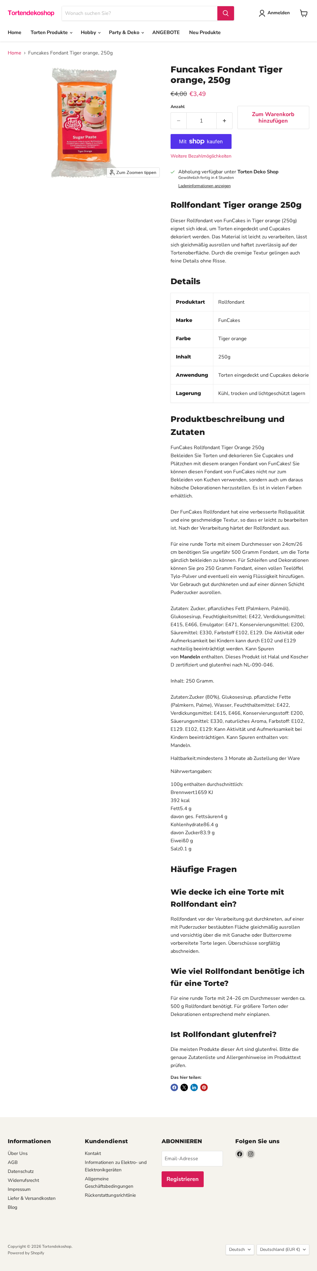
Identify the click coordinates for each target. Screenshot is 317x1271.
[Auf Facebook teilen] (174, 1087)
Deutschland (280, 1249)
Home (14, 32)
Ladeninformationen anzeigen (204, 186)
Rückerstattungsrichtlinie (110, 1195)
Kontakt (93, 1153)
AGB (13, 1162)
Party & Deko (125, 32)
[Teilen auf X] (184, 1087)
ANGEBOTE (166, 32)
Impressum (19, 1189)
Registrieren (183, 1179)
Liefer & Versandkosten (32, 1198)
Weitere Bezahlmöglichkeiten (201, 156)
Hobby (89, 32)
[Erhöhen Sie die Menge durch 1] (224, 120)
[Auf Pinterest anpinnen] (204, 1087)
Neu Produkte (205, 32)
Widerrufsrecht (23, 1180)
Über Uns (18, 1153)
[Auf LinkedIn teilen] (194, 1087)
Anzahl (178, 106)
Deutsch (237, 1249)
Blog (12, 1207)
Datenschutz (21, 1171)
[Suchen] (225, 13)
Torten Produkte (50, 32)
